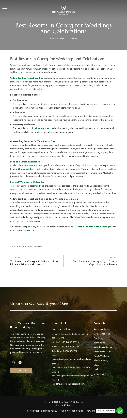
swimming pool (41, 128)
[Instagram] (13, 362)
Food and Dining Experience (25, 161)
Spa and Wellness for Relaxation (27, 182)
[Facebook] (20, 362)
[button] (21, 370)
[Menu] (4, 9)
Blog (52, 38)
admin (62, 38)
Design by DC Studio (64, 405)
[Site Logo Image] (63, 10)
